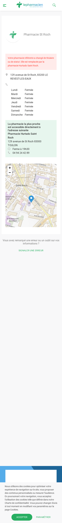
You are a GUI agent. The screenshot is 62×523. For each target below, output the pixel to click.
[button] (31, 199)
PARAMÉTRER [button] (43, 517)
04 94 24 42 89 (21, 152)
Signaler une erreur (31, 250)
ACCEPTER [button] (21, 517)
